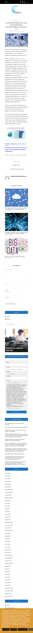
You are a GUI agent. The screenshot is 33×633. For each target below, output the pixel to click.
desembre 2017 (9, 555)
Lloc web (7, 297)
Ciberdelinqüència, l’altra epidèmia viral (14, 453)
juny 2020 (7, 473)
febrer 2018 (8, 549)
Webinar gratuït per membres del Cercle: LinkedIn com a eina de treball (15, 440)
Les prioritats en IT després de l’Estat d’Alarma (16, 427)
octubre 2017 (8, 560)
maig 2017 (7, 574)
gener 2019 (8, 519)
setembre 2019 (8, 497)
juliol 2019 (7, 503)
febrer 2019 (8, 517)
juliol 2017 (7, 569)
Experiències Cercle (10, 608)
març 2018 (7, 547)
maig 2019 (7, 508)
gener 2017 (8, 585)
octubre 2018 (8, 528)
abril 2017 (7, 577)
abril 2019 (7, 511)
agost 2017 (7, 566)
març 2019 (7, 514)
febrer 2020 (8, 484)
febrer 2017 (8, 582)
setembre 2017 (8, 563)
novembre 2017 (9, 558)
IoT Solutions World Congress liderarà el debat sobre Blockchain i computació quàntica (16, 208)
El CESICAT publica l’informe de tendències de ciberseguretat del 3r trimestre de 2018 (16, 233)
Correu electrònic (7, 290)
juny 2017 (7, 571)
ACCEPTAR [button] (6, 629)
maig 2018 (7, 541)
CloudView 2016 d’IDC (19, 58)
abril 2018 (7, 544)
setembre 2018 (8, 530)
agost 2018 (7, 533)
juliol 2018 (7, 536)
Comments (16, 161)
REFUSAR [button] (13, 629)
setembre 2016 (8, 596)
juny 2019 (7, 506)
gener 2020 (8, 487)
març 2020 (7, 481)
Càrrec (8, 371)
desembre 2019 (9, 489)
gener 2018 (8, 552)
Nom (6, 284)
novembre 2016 (9, 590)
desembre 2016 (9, 588)
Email (8, 367)
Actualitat (16, 20)
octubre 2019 (8, 495)
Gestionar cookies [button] (23, 629)
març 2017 (7, 579)
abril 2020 (7, 478)
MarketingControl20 (17, 169)
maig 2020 (7, 476)
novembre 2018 (9, 525)
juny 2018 (7, 538)
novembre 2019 (9, 492)
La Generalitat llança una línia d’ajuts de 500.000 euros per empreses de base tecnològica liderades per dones (14, 458)
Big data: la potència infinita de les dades (15, 256)
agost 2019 (7, 500)
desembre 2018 (9, 522)
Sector (8, 380)
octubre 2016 (8, 593)
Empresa (9, 376)
